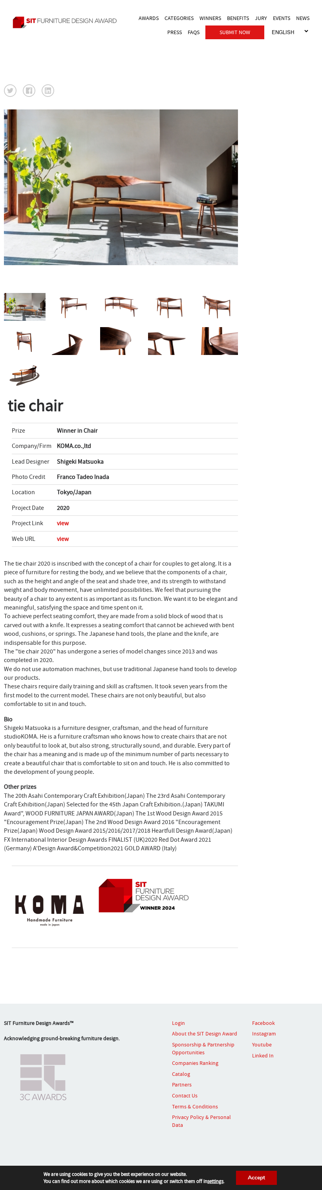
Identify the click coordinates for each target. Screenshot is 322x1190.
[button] (10, 90)
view (63, 523)
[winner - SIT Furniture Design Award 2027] (67, 22)
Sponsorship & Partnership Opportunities (203, 1048)
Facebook (263, 1022)
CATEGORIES (179, 18)
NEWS (302, 18)
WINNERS (210, 18)
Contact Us (185, 1095)
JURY (261, 18)
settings (215, 1181)
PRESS (174, 32)
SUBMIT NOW (235, 32)
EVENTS (281, 18)
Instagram (264, 1033)
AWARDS (149, 18)
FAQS (193, 32)
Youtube (262, 1044)
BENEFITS (238, 18)
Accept (256, 1177)
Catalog (181, 1073)
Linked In (263, 1055)
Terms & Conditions (195, 1106)
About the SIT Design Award (204, 1033)
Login (178, 1022)
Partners (182, 1084)
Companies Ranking (195, 1062)
